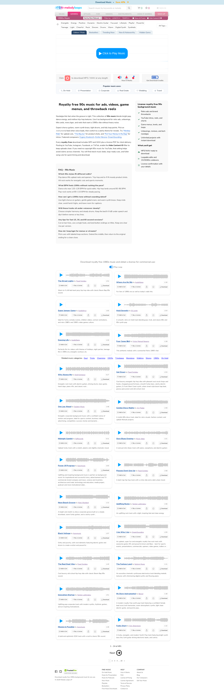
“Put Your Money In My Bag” (115, 134)
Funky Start (121, 626)
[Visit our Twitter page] (60, 671)
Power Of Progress (66, 465)
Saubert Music (79, 407)
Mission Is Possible (66, 627)
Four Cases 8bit (123, 341)
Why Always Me (65, 375)
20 (121, 661)
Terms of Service (126, 683)
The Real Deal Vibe (66, 564)
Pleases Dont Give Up (125, 471)
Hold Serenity (122, 310)
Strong (148, 358)
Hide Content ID (154, 18)
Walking (140, 358)
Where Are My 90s (124, 282)
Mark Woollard (83, 503)
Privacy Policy (125, 686)
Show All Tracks (140, 18)
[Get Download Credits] (155, 78)
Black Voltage (64, 533)
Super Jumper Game (67, 310)
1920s (110, 358)
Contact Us (124, 689)
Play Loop (118, 267)
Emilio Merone (101, 137)
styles (87, 14)
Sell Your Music (142, 681)
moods (109, 14)
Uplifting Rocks (123, 504)
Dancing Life (63, 340)
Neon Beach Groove (66, 502)
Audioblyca (82, 311)
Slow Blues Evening (124, 438)
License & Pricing (126, 678)
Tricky (92, 358)
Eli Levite (134, 311)
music (62, 14)
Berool (141, 594)
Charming (101, 358)
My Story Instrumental (126, 594)
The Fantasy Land (124, 564)
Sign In (162, 8)
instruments (124, 14)
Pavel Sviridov (81, 281)
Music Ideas (140, 439)
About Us (140, 672)
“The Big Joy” (79, 134)
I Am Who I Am (122, 532)
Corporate (105, 90)
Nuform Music (140, 564)
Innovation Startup (66, 595)
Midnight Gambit (65, 438)
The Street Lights (66, 281)
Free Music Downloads (109, 689)
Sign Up (161, 14)
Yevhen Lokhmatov (139, 504)
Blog (138, 675)
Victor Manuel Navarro (141, 341)
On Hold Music (107, 672)
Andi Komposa (80, 375)
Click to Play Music (113, 53)
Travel (159, 90)
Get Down (120, 372)
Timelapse (119, 358)
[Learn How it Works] (126, 78)
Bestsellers (105, 686)
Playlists (104, 683)
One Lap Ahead (64, 406)
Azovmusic (81, 466)
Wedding (143, 90)
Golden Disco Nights (125, 408)
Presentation (85, 90)
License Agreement (127, 681)
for (98, 14)
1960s (156, 358)
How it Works (144, 14)
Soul (86, 358)
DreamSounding (138, 532)
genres (74, 14)
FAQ (122, 675)
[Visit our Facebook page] (56, 671)
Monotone (130, 358)
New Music (105, 681)
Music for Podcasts (108, 678)
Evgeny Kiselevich (87, 137)
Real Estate (124, 90)
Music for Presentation (109, 675)
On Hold (66, 90)
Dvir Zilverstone (135, 626)
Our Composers (142, 678)
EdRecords (79, 439)
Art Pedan (140, 408)
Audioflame (139, 282)
